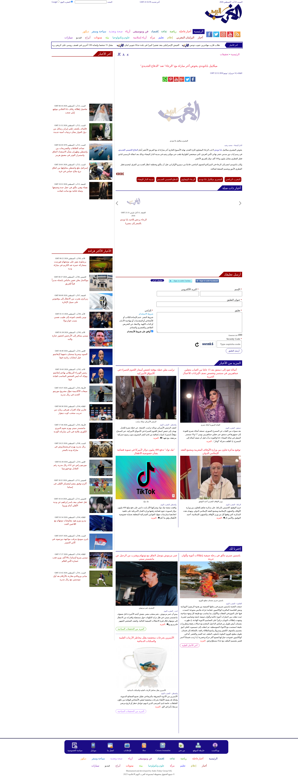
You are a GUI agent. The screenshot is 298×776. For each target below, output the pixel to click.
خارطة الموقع (198, 750)
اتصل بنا (110, 750)
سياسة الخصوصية (75, 750)
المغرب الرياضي (233, 179)
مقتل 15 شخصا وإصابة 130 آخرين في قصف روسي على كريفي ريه (97, 45)
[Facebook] (207, 282)
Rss (144, 750)
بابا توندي (218, 150)
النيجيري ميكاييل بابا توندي (210, 179)
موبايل (94, 750)
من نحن (181, 750)
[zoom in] (119, 54)
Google (54, 2)
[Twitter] (180, 282)
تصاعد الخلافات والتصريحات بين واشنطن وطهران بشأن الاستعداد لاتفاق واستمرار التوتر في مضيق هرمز (70, 151)
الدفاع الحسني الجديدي (128, 150)
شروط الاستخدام (146, 314)
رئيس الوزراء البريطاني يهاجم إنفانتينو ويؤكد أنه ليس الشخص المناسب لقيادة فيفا (70, 376)
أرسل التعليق (233, 351)
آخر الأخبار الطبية (189, 645)
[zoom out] (127, 54)
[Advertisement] (128, 14)
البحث (109, 2)
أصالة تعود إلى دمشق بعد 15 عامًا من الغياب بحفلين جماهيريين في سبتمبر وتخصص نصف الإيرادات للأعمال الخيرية (210, 373)
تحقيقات (224, 54)
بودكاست (215, 750)
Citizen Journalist (163, 750)
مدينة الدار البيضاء (146, 179)
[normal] (123, 54)
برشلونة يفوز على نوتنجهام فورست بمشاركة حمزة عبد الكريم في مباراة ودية (70, 265)
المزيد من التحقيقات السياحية (131, 629)
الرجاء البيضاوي (188, 179)
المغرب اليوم (65, 2)
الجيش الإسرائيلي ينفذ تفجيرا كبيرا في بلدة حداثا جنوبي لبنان (166, 45)
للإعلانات (127, 750)
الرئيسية (235, 54)
